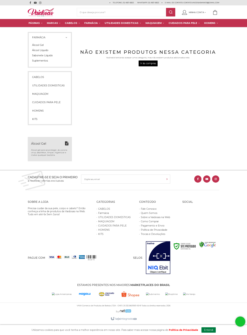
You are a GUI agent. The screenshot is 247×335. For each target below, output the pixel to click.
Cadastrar (159, 179)
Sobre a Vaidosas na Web (155, 217)
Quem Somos (149, 213)
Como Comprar (150, 221)
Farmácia (103, 213)
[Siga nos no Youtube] (35, 3)
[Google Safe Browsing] (207, 244)
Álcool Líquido (40, 50)
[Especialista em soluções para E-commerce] (125, 311)
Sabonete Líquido (42, 55)
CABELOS (104, 208)
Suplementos (40, 60)
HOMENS (104, 229)
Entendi (208, 329)
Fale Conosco (149, 208)
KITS (101, 234)
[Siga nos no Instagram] (40, 3)
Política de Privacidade (154, 229)
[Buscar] (170, 12)
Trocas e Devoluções (153, 234)
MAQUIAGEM (106, 221)
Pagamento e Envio (152, 225)
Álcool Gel (38, 45)
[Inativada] (158, 257)
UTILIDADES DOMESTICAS (114, 217)
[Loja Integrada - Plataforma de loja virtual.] (123, 319)
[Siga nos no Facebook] (30, 3)
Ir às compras (148, 63)
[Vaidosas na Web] (49, 12)
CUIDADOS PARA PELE (112, 225)
